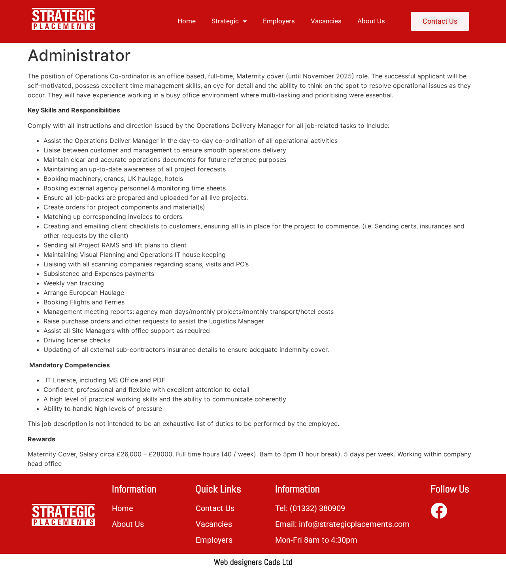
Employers (279, 21)
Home (186, 21)
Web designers (239, 562)
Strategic (225, 21)
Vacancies (326, 21)
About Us (371, 21)
